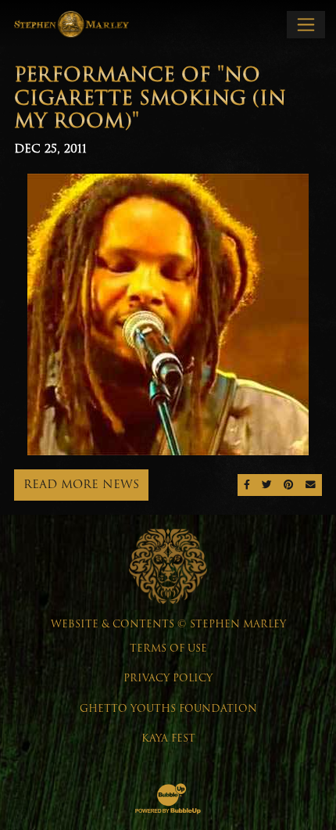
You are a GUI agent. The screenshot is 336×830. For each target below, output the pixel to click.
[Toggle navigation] (306, 24)
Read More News (81, 484)
